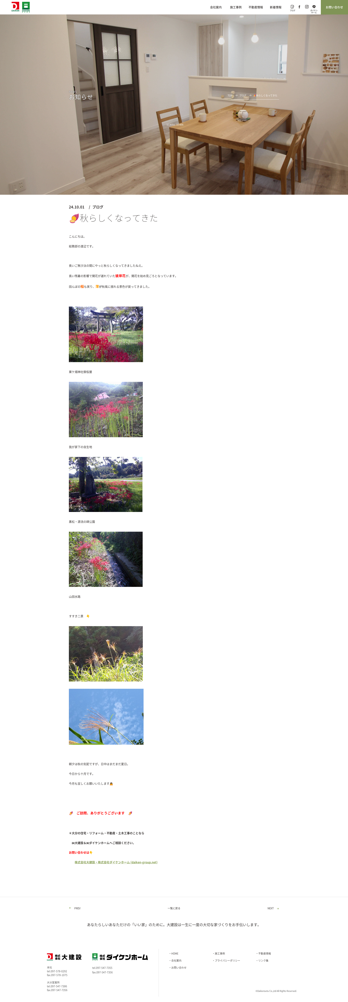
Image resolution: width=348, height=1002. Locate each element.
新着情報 (275, 7)
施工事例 (236, 7)
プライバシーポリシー (227, 960)
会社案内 (216, 7)
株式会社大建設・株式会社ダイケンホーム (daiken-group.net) (116, 862)
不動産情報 (255, 7)
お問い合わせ (334, 7)
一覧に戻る (174, 908)
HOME (174, 953)
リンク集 (263, 960)
